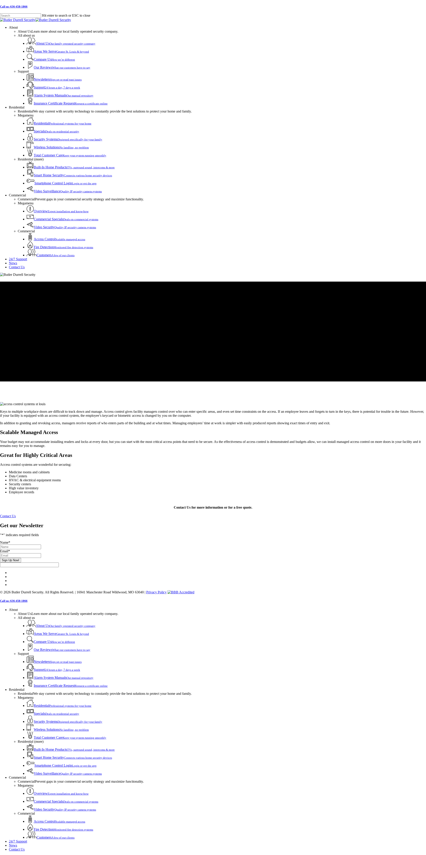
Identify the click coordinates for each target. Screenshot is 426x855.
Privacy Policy (156, 592)
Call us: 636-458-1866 (14, 6)
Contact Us (17, 849)
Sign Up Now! (10, 560)
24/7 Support (18, 841)
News (13, 845)
